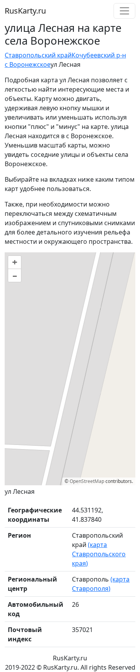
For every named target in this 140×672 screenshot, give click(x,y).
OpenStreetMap (87, 481)
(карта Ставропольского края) (99, 554)
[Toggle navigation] (124, 11)
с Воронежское (28, 64)
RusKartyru (25, 10)
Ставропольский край (38, 55)
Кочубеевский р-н (99, 55)
